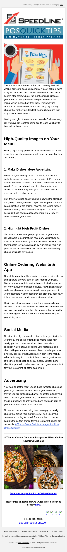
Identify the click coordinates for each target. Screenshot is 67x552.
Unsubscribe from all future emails (33, 547)
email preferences (23, 543)
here (61, 5)
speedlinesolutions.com (33, 522)
